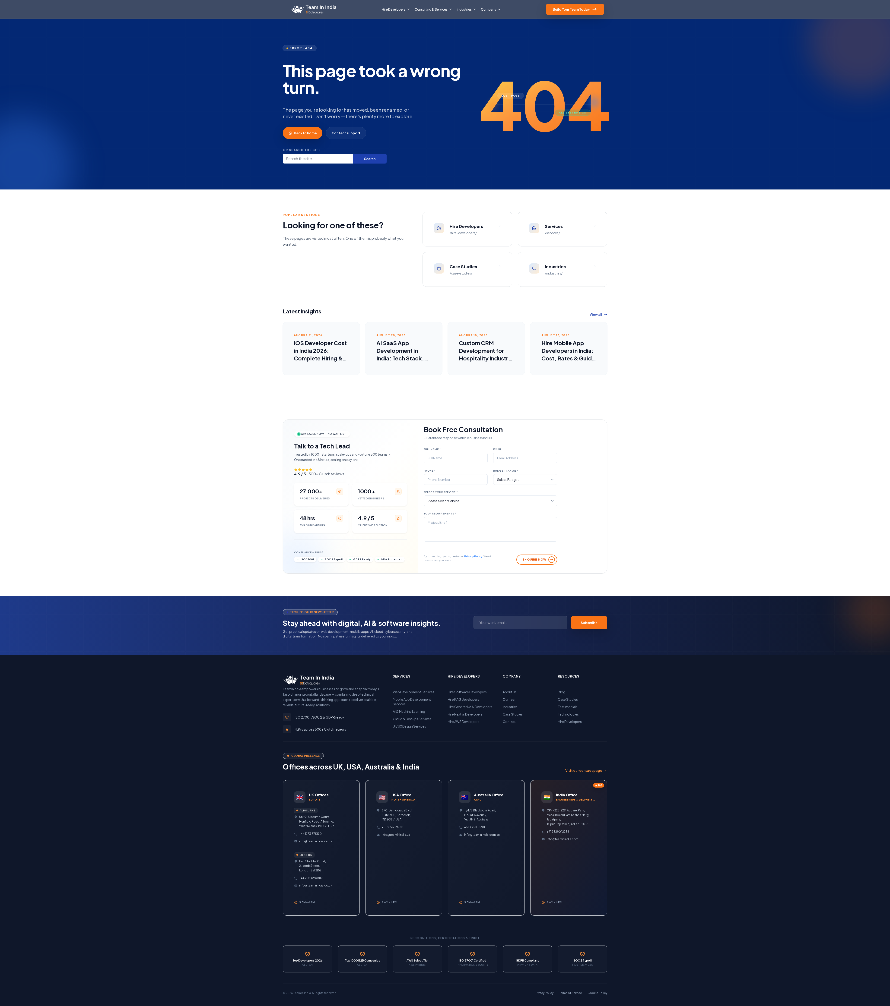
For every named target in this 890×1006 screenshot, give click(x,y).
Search (369, 159)
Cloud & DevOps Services (412, 719)
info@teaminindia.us (396, 834)
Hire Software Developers (467, 692)
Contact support (346, 133)
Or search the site (302, 150)
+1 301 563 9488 (393, 827)
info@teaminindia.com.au (482, 834)
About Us (510, 692)
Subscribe (589, 623)
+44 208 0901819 (311, 878)
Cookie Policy (597, 993)
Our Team (510, 699)
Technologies (568, 714)
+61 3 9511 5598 (474, 827)
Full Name (432, 449)
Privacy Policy (473, 556)
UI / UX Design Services (409, 726)
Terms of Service (570, 993)
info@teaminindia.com (562, 839)
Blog (561, 692)
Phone (430, 470)
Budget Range (505, 470)
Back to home (305, 133)
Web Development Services (413, 692)
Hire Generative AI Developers (470, 707)
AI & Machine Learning (409, 711)
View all (596, 314)
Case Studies (513, 714)
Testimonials (567, 707)
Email (498, 449)
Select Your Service (441, 492)
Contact (509, 721)
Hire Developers (570, 721)
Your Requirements (440, 513)
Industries (510, 707)
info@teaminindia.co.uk (315, 841)
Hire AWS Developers (463, 721)
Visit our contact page (583, 770)
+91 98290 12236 (558, 831)
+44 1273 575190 (310, 834)
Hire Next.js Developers (465, 714)
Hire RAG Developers (463, 699)
